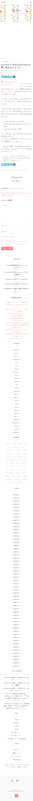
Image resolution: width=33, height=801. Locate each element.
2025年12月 (16, 501)
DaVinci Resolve (10, 450)
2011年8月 (15, 656)
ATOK (26, 444)
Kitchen (16, 381)
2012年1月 (15, 641)
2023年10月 (16, 507)
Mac (16, 394)
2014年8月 (16, 590)
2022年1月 (16, 514)
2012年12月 (16, 615)
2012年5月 (16, 631)
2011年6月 (15, 663)
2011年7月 (15, 660)
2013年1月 (15, 612)
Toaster (18, 476)
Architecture (16, 359)
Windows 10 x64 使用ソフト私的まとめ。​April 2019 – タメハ (16, 698)
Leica (12, 463)
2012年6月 (15, 628)
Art (16, 362)
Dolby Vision (9, 453)
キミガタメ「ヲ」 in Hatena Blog (16, 739)
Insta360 (13, 460)
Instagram (16, 723)
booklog (16, 720)
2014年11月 (16, 587)
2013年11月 (16, 596)
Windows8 (24, 479)
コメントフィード (16, 756)
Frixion (20, 457)
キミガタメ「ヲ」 (16, 735)
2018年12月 (16, 558)
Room (16, 388)
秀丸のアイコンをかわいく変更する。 (18, 302)
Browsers (15, 447)
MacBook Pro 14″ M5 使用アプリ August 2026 (17, 284)
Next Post (16, 181)
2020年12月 (16, 520)
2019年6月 (16, 549)
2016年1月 (15, 577)
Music (16, 413)
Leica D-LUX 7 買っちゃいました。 (18, 338)
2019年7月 (16, 545)
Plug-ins (16, 170)
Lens (17, 463)
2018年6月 (16, 561)
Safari (25, 469)
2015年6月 (16, 580)
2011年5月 (15, 666)
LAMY (7, 463)
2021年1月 (16, 517)
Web (15, 416)
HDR (25, 457)
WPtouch (13, 89)
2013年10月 (16, 599)
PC (16, 385)
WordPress (6, 61)
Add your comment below (16, 188)
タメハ (16, 10)
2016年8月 (16, 574)
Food (16, 366)
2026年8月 (16, 495)
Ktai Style (7, 92)
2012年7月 (16, 625)
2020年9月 (16, 526)
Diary (15, 356)
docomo (25, 450)
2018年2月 (16, 564)
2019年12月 (16, 536)
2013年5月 (15, 606)
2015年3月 (16, 583)
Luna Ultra (24, 463)
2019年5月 (15, 552)
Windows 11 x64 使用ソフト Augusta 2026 (16, 279)
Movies (16, 410)
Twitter (25, 476)
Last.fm (16, 726)
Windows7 (16, 479)
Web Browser (15, 423)
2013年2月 (15, 609)
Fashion (16, 378)
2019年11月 (16, 539)
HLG (7, 460)
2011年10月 (16, 650)
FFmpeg (25, 453)
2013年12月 (16, 593)
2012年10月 (16, 622)
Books (16, 401)
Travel (16, 369)
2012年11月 (16, 618)
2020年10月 (16, 523)
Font (14, 457)
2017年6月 (16, 568)
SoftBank (10, 473)
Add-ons (8, 444)
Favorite (15, 372)
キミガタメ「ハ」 (16, 732)
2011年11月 (16, 647)
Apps (21, 444)
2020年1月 (16, 533)
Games (16, 407)
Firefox (16, 426)
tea (24, 473)
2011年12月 (16, 644)
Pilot (12, 469)
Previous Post (17, 177)
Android (4, 170)
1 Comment (17, 70)
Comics (16, 404)
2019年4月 (16, 555)
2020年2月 (16, 530)
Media (15, 397)
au (9, 447)
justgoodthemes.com (19, 791)
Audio (16, 375)
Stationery (16, 391)
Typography (9, 479)
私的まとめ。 (21, 482)
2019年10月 (16, 542)
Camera (16, 353)
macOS (13, 466)
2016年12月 (16, 571)
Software (17, 473)
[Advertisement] (16, 39)
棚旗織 (3, 70)
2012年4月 (16, 634)
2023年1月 (16, 511)
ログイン (16, 750)
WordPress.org (16, 759)
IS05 (19, 460)
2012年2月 (16, 637)
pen (7, 469)
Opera (10, 170)
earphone (18, 453)
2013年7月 (16, 603)
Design (18, 450)
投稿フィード (16, 753)
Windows (15, 432)
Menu (4, 2)
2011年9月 (15, 653)
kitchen (24, 460)
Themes (7, 476)
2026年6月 (16, 498)
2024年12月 (16, 504)
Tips (13, 476)
